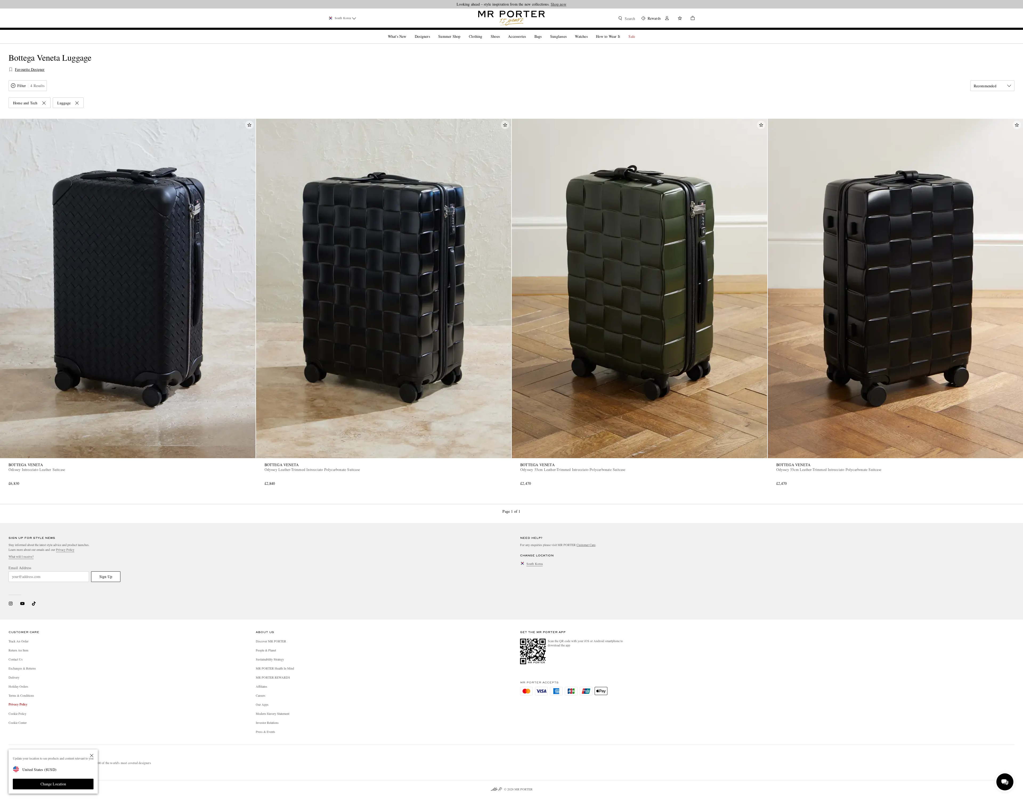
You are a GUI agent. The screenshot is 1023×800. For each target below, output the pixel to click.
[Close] (91, 755)
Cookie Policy (17, 713)
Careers (260, 695)
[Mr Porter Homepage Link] (511, 18)
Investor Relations (267, 722)
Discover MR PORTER (271, 641)
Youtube (22, 603)
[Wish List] (680, 19)
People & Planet (266, 650)
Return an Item (18, 650)
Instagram (11, 603)
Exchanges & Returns (22, 668)
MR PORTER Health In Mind (275, 668)
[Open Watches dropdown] (590, 32)
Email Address (20, 567)
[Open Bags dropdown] (544, 32)
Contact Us (16, 659)
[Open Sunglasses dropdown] (569, 32)
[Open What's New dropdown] (408, 32)
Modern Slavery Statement (272, 713)
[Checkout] (690, 19)
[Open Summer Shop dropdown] (462, 32)
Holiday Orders (18, 686)
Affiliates (261, 686)
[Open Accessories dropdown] (528, 32)
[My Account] (667, 19)
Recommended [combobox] (985, 85)
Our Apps (262, 704)
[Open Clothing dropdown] (484, 32)
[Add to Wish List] (249, 125)
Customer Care (586, 545)
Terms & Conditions (21, 695)
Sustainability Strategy (270, 659)
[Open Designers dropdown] (432, 32)
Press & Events (265, 731)
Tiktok (34, 603)
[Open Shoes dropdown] (502, 32)
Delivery (14, 677)
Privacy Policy (65, 549)
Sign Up (105, 576)
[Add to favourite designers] (11, 69)
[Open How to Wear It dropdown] (622, 32)
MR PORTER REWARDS (273, 677)
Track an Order (19, 641)
